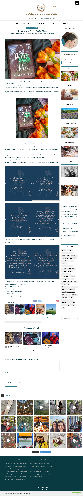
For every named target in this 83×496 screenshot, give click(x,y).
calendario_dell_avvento (67, 253)
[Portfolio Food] (70, 76)
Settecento (38, 321)
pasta (63, 284)
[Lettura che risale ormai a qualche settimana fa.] (8, 407)
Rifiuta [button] (69, 493)
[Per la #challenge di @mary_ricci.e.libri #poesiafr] (25, 440)
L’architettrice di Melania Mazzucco (8, 315)
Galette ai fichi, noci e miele (40, 315)
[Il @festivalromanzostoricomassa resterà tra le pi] (58, 424)
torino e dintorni (65, 299)
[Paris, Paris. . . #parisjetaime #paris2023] (58, 407)
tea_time (64, 297)
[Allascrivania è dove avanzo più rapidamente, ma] (74, 424)
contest (73, 258)
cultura (71, 260)
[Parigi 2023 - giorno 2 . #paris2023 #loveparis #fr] (25, 424)
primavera (74, 287)
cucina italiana (65, 260)
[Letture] (70, 94)
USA (74, 302)
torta (71, 300)
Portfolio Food (43, 488)
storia (68, 295)
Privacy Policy (44, 489)
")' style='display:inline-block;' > (49, 300)
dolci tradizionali (67, 266)
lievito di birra (72, 276)
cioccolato (74, 255)
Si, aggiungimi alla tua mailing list (13, 382)
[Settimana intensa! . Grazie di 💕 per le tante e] (41, 440)
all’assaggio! (53, 23)
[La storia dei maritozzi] (70, 151)
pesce (68, 284)
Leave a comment (32, 36)
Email (6, 375)
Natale (70, 282)
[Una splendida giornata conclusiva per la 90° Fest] (58, 440)
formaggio (71, 268)
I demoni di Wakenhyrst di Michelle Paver (19, 315)
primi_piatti (64, 289)
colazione (65, 258)
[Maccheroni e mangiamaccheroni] (70, 171)
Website (6, 379)
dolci (64, 263)
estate (64, 268)
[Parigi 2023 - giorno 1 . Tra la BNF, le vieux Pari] (41, 424)
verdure (71, 305)
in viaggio (26, 23)
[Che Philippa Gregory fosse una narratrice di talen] (8, 440)
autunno (64, 250)
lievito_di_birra (66, 279)
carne (68, 255)
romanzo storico (30, 321)
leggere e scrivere (39, 23)
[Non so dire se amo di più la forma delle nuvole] (41, 407)
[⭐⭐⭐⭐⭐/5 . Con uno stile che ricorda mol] (74, 440)
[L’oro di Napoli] (70, 190)
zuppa (63, 307)
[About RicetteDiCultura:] (70, 40)
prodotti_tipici (71, 289)
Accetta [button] (76, 493)
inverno (64, 273)
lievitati (65, 276)
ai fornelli (65, 23)
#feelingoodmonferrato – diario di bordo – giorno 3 (51, 316)
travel (69, 302)
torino (70, 297)
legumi (69, 273)
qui (38, 473)
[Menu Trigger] (77, 3)
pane (75, 281)
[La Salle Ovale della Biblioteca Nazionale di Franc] (25, 407)
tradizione (64, 302)
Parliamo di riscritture (29, 314)
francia (64, 271)
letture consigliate (21, 321)
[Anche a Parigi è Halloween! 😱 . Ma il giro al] (74, 407)
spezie (63, 294)
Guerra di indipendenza (10, 321)
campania (63, 255)
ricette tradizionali (68, 292)
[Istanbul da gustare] (70, 132)
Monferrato (64, 281)
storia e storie (74, 294)
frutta (70, 271)
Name (6, 372)
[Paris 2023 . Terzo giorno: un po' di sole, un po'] (8, 424)
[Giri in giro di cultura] (70, 113)
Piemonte (66, 287)
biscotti (69, 250)
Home (16, 23)
